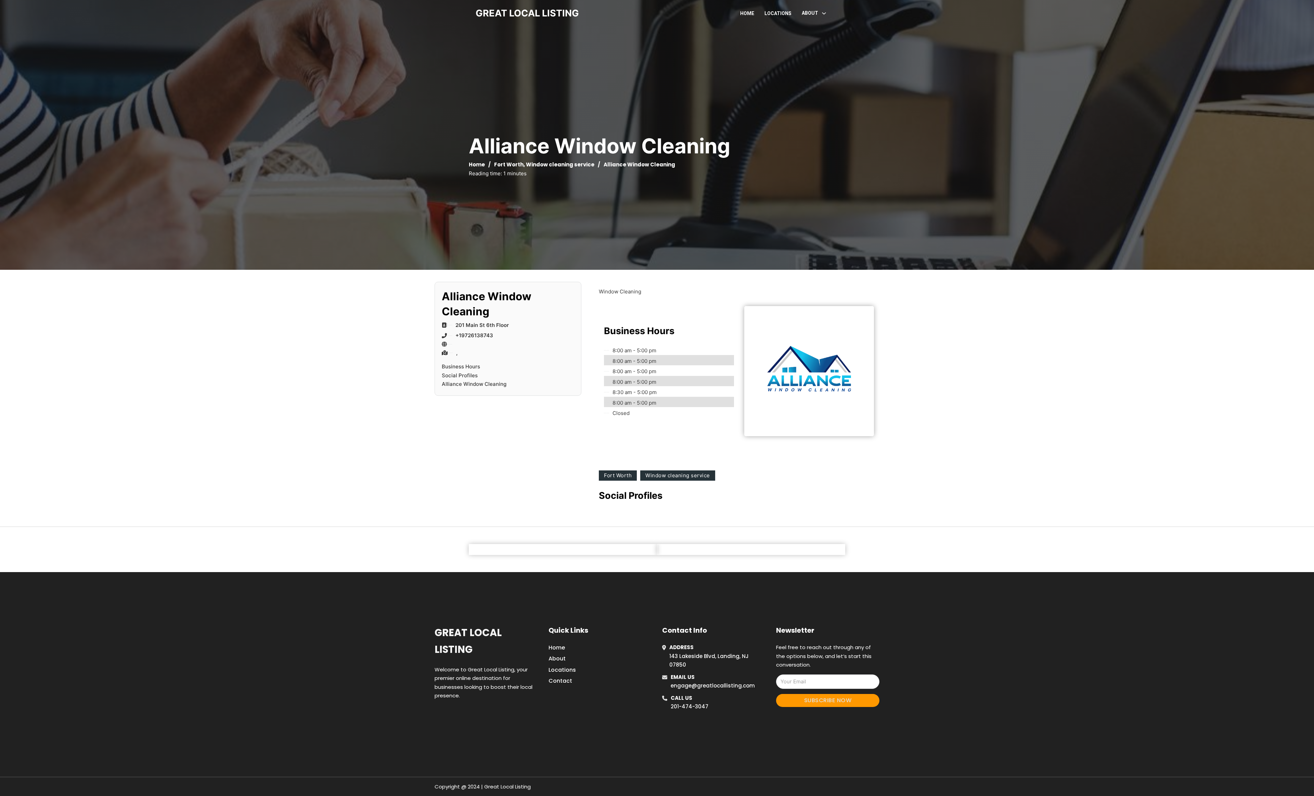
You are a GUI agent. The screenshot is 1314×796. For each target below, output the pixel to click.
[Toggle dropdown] (824, 13)
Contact (560, 681)
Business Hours (461, 366)
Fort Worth (509, 164)
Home (747, 13)
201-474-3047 (689, 706)
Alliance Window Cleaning (474, 384)
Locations (777, 13)
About (557, 658)
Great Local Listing (468, 641)
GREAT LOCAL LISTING (527, 13)
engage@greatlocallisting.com (713, 685)
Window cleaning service (560, 164)
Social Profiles (460, 375)
